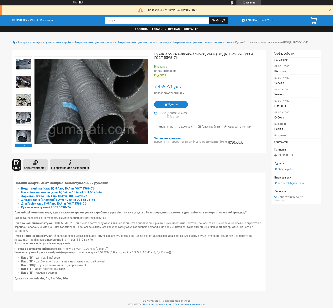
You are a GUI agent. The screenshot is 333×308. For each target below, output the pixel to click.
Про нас (174, 29)
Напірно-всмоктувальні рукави (94, 42)
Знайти (217, 20)
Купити (173, 104)
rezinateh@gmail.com (291, 183)
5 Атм (59, 188)
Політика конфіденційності (190, 304)
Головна (141, 29)
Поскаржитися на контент (158, 304)
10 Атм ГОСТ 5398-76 (80, 188)
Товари (156, 29)
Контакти (190, 29)
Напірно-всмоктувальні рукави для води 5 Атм (202, 42)
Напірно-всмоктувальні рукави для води (143, 42)
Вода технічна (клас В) (37, 188)
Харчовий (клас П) (34, 196)
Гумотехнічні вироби (58, 42)
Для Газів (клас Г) (34, 203)
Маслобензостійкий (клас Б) (41, 192)
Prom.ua (185, 301)
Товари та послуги (30, 42)
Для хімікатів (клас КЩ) (38, 199)
